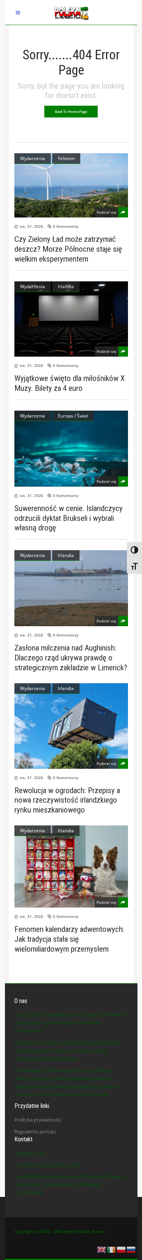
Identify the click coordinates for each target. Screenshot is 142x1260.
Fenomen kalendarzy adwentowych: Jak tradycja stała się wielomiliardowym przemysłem (69, 939)
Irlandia (66, 286)
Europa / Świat (73, 416)
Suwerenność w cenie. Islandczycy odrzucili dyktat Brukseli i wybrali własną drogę (68, 518)
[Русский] (131, 1249)
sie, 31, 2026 (31, 226)
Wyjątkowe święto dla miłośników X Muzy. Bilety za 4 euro (69, 383)
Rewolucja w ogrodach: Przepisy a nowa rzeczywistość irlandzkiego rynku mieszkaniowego (67, 800)
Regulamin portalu (35, 1131)
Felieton (66, 158)
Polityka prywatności (37, 1119)
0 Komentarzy (65, 226)
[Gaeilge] (112, 1249)
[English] (102, 1249)
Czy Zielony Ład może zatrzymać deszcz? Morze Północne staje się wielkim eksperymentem (68, 249)
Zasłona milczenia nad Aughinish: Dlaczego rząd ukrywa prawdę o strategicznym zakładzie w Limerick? (70, 657)
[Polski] (121, 1249)
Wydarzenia (32, 158)
